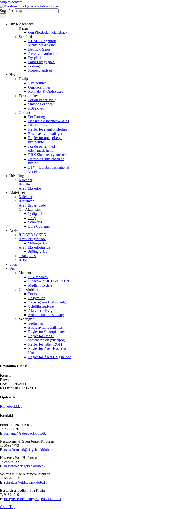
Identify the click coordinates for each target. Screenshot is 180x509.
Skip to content (11, 2)
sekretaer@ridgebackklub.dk (25, 482)
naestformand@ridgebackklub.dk (28, 450)
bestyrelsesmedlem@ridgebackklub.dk (32, 499)
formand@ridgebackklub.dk (25, 433)
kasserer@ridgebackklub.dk (24, 466)
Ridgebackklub (11, 406)
